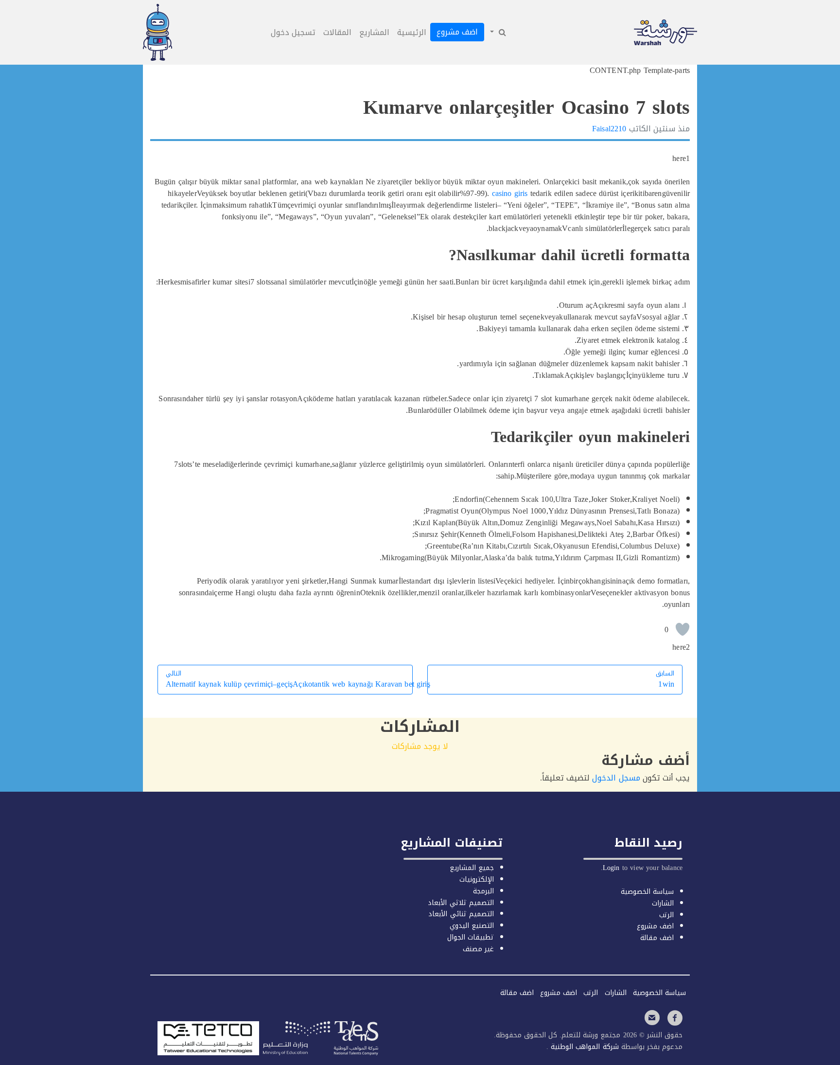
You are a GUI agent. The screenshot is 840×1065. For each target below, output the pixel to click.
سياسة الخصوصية (647, 891)
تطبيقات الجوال (470, 937)
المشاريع (374, 32)
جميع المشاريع (472, 867)
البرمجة (483, 891)
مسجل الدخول (616, 777)
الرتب (666, 915)
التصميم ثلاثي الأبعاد (460, 902)
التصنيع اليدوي (472, 925)
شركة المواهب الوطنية (583, 1046)
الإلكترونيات (476, 879)
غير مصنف (478, 949)
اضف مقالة (657, 937)
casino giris (510, 193)
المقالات (337, 32)
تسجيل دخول (293, 32)
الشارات (663, 903)
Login (611, 867)
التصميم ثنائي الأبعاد (460, 914)
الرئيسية (411, 32)
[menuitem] (497, 32)
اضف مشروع (457, 31)
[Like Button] (682, 629)
